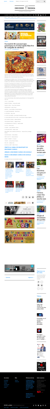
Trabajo (15, 15)
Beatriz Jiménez (40, 202)
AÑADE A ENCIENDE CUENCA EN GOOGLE (18, 152)
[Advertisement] (20, 253)
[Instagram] (38, 285)
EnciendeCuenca (15, 49)
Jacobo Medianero (40, 155)
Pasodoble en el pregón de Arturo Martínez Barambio (41, 321)
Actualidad (6, 15)
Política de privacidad (24, 407)
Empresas (11, 15)
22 (15, 17)
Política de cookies (14, 407)
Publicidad (11, 1)
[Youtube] (41, 285)
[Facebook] (38, 282)
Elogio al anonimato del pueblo (41, 218)
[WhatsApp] (41, 288)
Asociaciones (20, 15)
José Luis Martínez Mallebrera (40, 179)
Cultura (30, 15)
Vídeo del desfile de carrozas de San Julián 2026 (19, 190)
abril (12, 17)
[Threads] (38, 288)
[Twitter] (41, 282)
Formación (26, 15)
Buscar (44, 1)
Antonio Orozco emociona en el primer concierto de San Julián (30, 395)
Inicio (5, 17)
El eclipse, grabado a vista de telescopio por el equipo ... (41, 337)
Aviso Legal (6, 407)
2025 (9, 17)
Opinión (5, 1)
